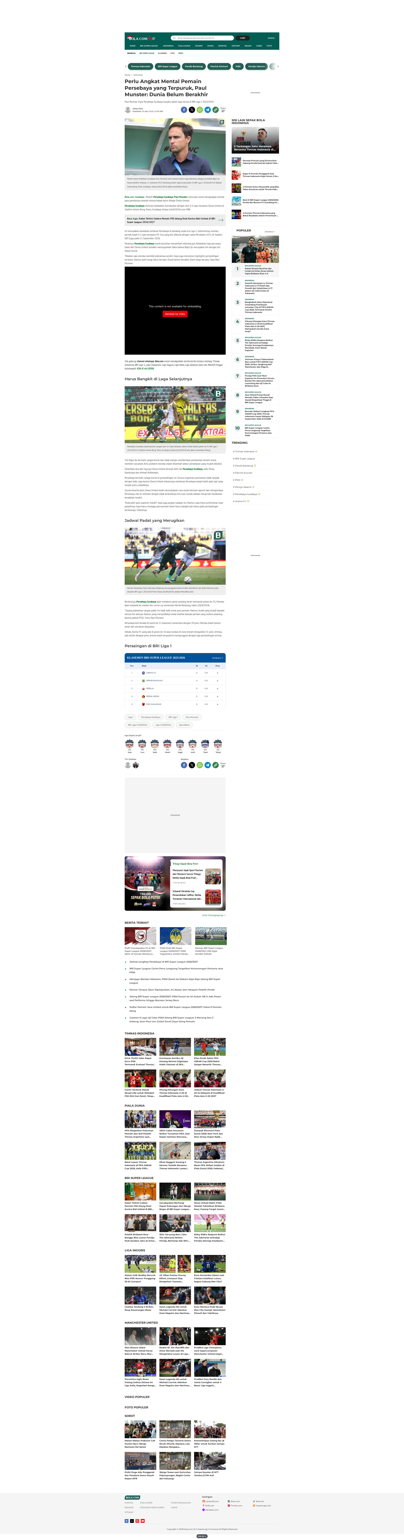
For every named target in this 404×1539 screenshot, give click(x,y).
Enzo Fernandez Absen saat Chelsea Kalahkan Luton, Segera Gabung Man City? (209, 1278)
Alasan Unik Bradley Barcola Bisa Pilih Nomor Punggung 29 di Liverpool (140, 1278)
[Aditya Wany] (129, 110)
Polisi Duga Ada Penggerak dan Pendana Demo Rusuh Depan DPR (139, 1475)
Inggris (199, 46)
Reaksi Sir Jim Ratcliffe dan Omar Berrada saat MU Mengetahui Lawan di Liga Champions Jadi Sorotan (174, 1350)
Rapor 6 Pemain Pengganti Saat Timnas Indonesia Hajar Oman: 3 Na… (261, 175)
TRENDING (240, 443)
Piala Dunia (184, 46)
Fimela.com (236, 1505)
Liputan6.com (212, 1501)
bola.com (188, 1529)
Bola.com (235, 1501)
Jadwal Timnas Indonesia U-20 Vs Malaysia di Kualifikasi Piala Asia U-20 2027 (209, 1092)
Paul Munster (180, 196)
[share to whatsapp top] (200, 110)
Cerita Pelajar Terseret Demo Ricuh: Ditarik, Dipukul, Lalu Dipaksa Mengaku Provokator (175, 1443)
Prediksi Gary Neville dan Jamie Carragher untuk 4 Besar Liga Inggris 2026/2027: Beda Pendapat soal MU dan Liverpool (208, 1382)
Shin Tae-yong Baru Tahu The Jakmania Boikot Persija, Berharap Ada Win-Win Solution (174, 1237)
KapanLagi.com (263, 1505)
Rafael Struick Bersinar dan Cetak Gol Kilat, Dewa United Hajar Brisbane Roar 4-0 (259, 271)
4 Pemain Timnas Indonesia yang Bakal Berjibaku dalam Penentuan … (260, 214)
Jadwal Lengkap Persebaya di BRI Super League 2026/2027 (164, 961)
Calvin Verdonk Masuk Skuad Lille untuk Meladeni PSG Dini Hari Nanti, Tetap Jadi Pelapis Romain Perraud (140, 1092)
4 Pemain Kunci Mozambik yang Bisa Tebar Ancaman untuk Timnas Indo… (261, 188)
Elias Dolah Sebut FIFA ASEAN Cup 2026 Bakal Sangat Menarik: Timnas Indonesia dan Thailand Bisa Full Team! (209, 1061)
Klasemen (162, 53)
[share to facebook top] (184, 110)
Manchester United (141, 1322)
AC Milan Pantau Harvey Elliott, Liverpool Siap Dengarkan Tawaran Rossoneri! (172, 1278)
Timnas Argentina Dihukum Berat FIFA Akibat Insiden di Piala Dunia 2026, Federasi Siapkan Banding (209, 1165)
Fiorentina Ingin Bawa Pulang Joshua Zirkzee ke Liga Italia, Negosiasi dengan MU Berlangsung (140, 1382)
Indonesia (168, 46)
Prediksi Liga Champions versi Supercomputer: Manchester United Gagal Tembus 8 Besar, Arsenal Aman (208, 1350)
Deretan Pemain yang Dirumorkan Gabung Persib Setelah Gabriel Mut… (261, 161)
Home (132, 46)
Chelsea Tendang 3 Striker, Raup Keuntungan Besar (139, 1308)
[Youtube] (143, 1521)
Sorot (130, 1416)
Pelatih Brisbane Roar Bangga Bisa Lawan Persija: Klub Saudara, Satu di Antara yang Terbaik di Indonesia (140, 1237)
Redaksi (129, 1507)
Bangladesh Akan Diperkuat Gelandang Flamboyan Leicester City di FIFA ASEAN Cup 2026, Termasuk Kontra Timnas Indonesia (259, 307)
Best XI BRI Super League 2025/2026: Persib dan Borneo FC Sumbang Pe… (261, 201)
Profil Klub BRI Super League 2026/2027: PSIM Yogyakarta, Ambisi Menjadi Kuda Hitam (175, 951)
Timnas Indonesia (139, 1033)
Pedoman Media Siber (152, 1507)
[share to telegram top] (208, 110)
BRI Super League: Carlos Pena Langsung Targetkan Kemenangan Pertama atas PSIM (258, 432)
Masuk (271, 38)
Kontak (129, 1503)
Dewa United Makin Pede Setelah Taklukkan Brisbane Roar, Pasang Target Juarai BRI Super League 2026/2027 (209, 1206)
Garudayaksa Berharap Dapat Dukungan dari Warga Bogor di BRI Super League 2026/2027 (175, 1206)
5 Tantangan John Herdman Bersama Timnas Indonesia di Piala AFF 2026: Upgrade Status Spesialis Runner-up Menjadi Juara (255, 148)
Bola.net (260, 1501)
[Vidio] (137, 1521)
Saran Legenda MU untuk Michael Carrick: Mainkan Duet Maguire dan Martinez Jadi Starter (174, 1310)
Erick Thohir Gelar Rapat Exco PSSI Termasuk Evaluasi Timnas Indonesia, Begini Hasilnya (139, 1061)
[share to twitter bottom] (192, 765)
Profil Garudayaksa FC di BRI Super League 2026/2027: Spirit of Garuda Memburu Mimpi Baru (140, 951)
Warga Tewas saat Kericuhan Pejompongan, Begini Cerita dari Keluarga (175, 1475)
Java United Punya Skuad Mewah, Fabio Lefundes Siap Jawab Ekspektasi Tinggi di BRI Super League (259, 399)
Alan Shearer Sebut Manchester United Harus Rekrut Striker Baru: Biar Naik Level (138, 1350)
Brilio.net (209, 1505)
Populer (244, 230)
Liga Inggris (135, 1250)
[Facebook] (126, 1521)
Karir (174, 1507)
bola (141, 38)
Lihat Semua (269, 232)
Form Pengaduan (181, 1503)
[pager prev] (126, 66)
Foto (269, 46)
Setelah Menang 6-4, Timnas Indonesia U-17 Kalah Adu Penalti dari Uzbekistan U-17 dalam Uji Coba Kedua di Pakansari (259, 288)
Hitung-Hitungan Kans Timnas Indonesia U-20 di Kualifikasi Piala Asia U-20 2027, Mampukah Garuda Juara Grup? (173, 1092)
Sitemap (129, 1512)
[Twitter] (132, 1521)
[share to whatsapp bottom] (200, 765)
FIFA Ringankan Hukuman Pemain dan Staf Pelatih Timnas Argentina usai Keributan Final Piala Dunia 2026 (139, 1133)
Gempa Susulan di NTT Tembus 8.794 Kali (206, 1474)
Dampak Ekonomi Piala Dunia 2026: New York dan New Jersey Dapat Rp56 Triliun (208, 1133)
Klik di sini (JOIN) (145, 368)
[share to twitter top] (192, 110)
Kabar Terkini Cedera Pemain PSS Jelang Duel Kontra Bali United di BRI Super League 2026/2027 (138, 1206)
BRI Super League (149, 46)
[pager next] (278, 66)
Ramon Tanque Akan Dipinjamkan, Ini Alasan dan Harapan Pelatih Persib (172, 989)
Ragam (248, 46)
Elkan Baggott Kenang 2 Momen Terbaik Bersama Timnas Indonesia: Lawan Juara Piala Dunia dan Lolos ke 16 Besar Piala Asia (174, 1165)
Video (259, 46)
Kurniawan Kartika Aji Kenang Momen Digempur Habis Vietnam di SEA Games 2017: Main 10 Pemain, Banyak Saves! (175, 1061)
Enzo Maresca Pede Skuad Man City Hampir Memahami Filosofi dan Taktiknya (209, 1310)
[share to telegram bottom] (208, 765)
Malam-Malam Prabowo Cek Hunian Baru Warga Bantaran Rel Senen (140, 1443)
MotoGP (236, 46)
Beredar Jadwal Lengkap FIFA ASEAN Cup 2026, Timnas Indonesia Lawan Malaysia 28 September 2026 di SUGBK (259, 415)
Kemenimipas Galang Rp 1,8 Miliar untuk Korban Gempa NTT (209, 1443)
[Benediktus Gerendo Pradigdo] (136, 765)
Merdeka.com (212, 1510)
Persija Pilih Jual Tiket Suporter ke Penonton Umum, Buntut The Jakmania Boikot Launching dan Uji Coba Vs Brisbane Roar (260, 381)
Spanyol (222, 46)
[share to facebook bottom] (184, 765)
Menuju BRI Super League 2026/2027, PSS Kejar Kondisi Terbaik (209, 951)
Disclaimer (146, 1503)
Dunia (210, 46)
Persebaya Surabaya (163, 196)
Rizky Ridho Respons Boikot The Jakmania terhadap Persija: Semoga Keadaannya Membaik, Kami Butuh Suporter (210, 1237)
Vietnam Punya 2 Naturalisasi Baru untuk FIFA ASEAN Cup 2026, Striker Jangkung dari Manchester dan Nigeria (259, 363)
